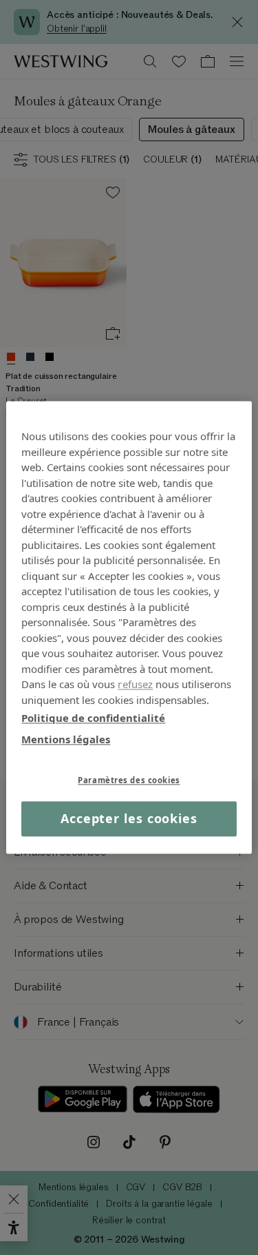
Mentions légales (65, 739)
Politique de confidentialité (93, 718)
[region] (128, 627)
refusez (135, 684)
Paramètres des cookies (129, 780)
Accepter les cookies (129, 818)
